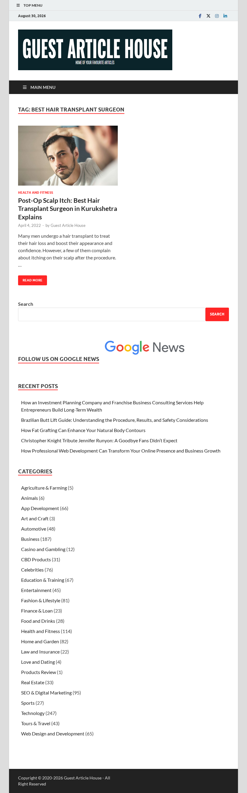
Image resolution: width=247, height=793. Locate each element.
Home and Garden (40, 641)
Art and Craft (34, 518)
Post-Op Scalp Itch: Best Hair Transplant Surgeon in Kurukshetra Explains (67, 208)
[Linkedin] (225, 16)
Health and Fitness (35, 192)
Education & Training (42, 580)
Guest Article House (68, 225)
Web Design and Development (52, 733)
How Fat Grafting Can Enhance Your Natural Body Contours (83, 430)
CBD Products (36, 559)
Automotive (33, 528)
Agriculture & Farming (44, 488)
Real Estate (32, 682)
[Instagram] (216, 16)
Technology (33, 713)
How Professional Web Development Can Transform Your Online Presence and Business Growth (120, 450)
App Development (40, 508)
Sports (28, 703)
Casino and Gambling (43, 549)
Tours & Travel (35, 723)
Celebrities (32, 569)
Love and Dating (38, 662)
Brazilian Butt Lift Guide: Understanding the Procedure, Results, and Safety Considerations (114, 420)
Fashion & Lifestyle (40, 600)
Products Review (38, 672)
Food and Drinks (38, 621)
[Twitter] (208, 16)
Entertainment (36, 590)
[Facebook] (200, 16)
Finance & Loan (37, 610)
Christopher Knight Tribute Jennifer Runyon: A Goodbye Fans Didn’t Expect (99, 440)
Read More (30, 278)
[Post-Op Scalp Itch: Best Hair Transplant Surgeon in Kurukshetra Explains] (68, 156)
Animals (29, 498)
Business (30, 539)
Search (25, 304)
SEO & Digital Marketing (46, 692)
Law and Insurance (40, 651)
